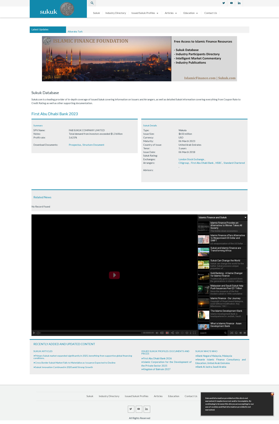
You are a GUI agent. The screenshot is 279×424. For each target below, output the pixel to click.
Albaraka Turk (75, 29)
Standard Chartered (234, 162)
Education (191, 12)
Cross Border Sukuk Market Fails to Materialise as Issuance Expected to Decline (75, 362)
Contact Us (210, 12)
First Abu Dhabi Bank (202, 162)
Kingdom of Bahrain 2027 (156, 369)
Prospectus (75, 144)
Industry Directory (115, 12)
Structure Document (93, 144)
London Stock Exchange (191, 159)
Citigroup (184, 162)
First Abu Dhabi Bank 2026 (157, 358)
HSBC (218, 162)
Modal (1, 422)
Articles (171, 12)
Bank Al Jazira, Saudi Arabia (211, 366)
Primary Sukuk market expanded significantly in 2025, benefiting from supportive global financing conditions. (82, 356)
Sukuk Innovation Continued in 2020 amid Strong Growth (64, 367)
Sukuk (96, 12)
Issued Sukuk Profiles (145, 12)
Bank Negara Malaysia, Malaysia (214, 355)
